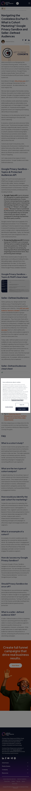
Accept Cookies (22, 409)
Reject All (22, 404)
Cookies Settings (9, 406)
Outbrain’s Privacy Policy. (17, 400)
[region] (15, 395)
